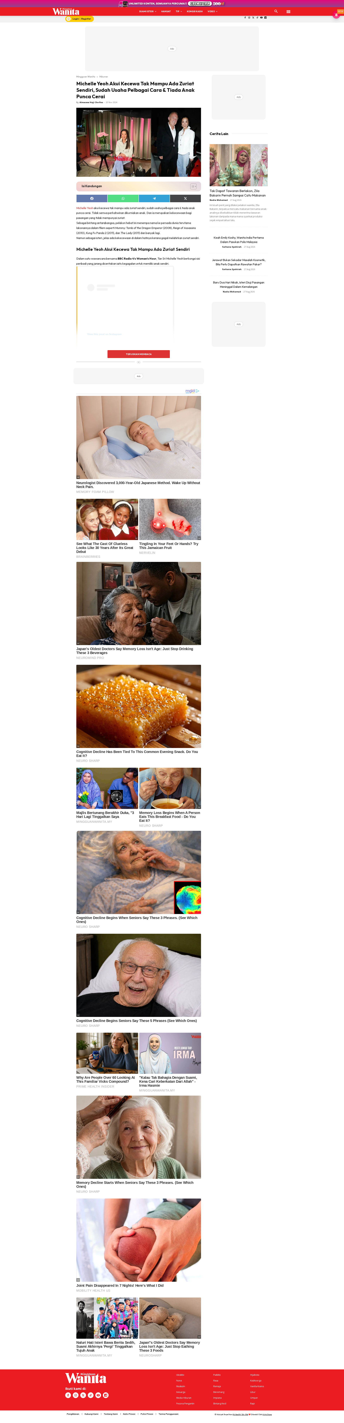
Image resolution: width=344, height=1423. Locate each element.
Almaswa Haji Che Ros (91, 102)
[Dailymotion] (266, 18)
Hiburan (103, 76)
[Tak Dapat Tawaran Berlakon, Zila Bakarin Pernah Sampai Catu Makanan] (239, 165)
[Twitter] (253, 18)
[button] (276, 11)
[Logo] (66, 11)
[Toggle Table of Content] (192, 186)
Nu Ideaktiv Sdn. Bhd (240, 1414)
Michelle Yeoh (84, 208)
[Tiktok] (257, 18)
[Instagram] (249, 18)
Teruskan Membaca (139, 354)
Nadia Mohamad (219, 200)
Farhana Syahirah (232, 246)
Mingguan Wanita (85, 76)
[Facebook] (245, 18)
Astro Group (267, 1414)
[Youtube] (261, 18)
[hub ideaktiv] (288, 10)
